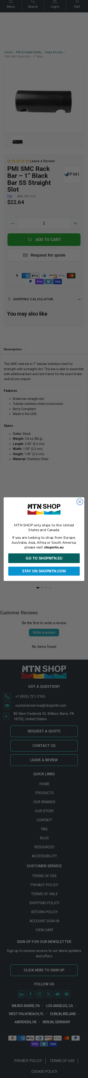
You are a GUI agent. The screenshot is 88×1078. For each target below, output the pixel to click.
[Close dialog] (80, 502)
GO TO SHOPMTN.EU (44, 558)
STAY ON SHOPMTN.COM (44, 571)
